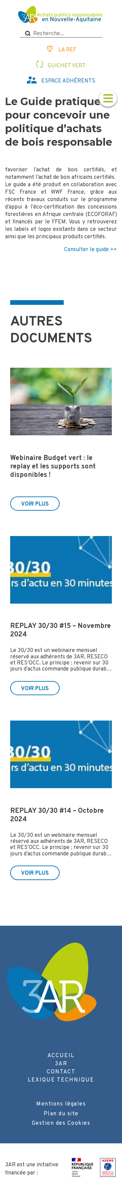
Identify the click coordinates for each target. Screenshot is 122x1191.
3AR (61, 1064)
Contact (61, 1072)
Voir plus (35, 504)
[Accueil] (61, 15)
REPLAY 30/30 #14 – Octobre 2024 (57, 815)
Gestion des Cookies (61, 1123)
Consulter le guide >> (90, 249)
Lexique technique (61, 1080)
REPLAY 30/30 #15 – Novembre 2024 (60, 630)
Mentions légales (61, 1104)
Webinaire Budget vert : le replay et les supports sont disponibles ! (53, 467)
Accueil (61, 1055)
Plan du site (61, 1114)
